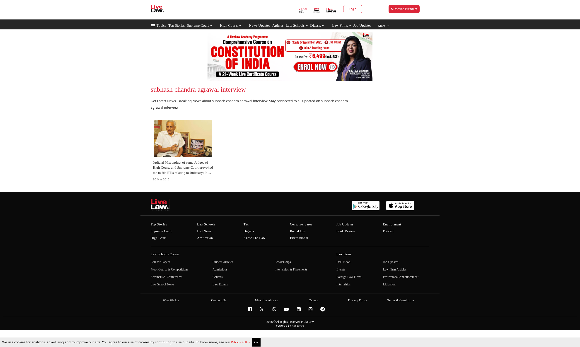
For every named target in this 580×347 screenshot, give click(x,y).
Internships (343, 284)
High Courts (229, 25)
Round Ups (297, 231)
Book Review (345, 231)
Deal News (343, 262)
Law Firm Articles (394, 269)
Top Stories (176, 25)
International (299, 238)
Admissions (220, 269)
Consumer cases (301, 224)
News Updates (259, 25)
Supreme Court (198, 25)
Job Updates (362, 25)
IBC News (204, 231)
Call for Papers (160, 262)
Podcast (388, 231)
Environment (392, 224)
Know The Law (254, 238)
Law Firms (340, 25)
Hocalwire (298, 325)
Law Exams (220, 284)
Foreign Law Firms (348, 277)
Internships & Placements (291, 269)
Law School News (162, 284)
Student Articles (223, 262)
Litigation (389, 284)
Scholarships (283, 262)
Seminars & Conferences (166, 277)
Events (340, 269)
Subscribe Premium (404, 9)
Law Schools (295, 25)
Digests (315, 25)
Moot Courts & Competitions (169, 269)
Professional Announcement (400, 277)
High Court (159, 238)
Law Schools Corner (165, 254)
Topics (161, 25)
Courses (217, 277)
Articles (277, 25)
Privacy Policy (241, 342)
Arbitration (205, 238)
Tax (246, 224)
